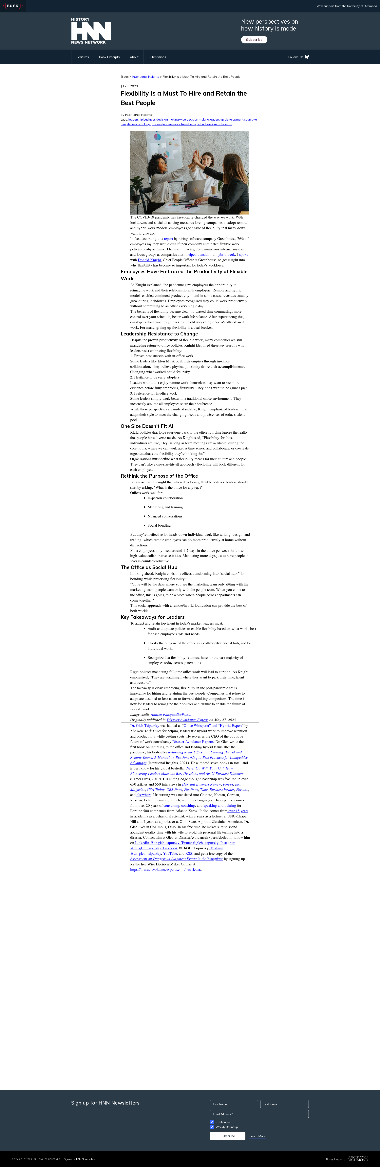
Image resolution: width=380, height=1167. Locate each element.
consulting (170, 805)
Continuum (223, 1122)
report (168, 238)
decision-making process (144, 124)
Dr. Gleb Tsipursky (144, 725)
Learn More (257, 1136)
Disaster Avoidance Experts (187, 719)
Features (82, 57)
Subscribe (254, 39)
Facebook (170, 847)
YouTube (169, 853)
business (149, 119)
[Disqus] (190, 926)
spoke (243, 254)
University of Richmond (362, 6)
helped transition (199, 254)
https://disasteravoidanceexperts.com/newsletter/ (165, 869)
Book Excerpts (109, 57)
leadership (135, 119)
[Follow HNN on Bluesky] (307, 57)
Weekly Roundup (227, 1127)
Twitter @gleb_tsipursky (199, 842)
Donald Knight (149, 259)
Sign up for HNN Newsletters (80, 1158)
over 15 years (237, 810)
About (134, 57)
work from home (184, 124)
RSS (188, 853)
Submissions (157, 57)
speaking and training (219, 805)
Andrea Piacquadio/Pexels (171, 714)
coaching (187, 805)
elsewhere (144, 794)
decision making (167, 119)
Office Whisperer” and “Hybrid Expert (213, 725)
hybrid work (205, 124)
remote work (223, 124)
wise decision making (194, 119)
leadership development (226, 119)
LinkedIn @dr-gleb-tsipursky (156, 842)
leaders (167, 124)
